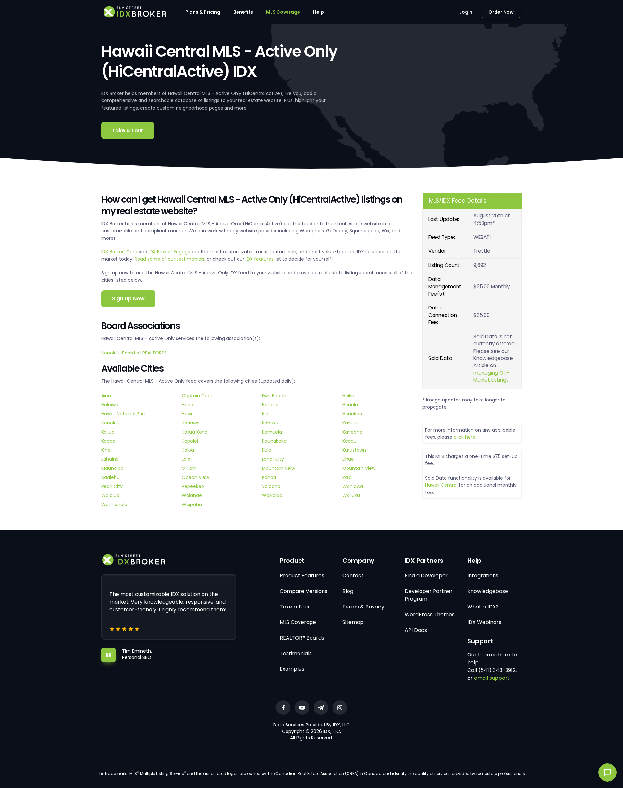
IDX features (260, 259)
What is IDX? (483, 606)
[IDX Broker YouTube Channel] (302, 707)
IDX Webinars (484, 622)
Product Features (302, 575)
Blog (347, 591)
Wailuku (351, 495)
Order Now (501, 12)
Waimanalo (114, 504)
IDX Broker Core (120, 252)
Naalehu (110, 477)
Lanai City (273, 459)
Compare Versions (303, 591)
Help (318, 12)
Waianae (192, 495)
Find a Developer (426, 575)
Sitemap (353, 622)
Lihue (348, 459)
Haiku (348, 395)
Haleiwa (109, 404)
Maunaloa (112, 468)
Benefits (243, 12)
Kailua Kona (195, 432)
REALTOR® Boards (302, 638)
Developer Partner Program (429, 595)
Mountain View (358, 468)
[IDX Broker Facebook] (283, 707)
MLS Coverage (283, 12)
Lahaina (110, 459)
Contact (353, 575)
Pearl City (112, 486)
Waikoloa (272, 495)
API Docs (416, 630)
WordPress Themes (430, 614)
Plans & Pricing (202, 12)
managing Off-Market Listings (491, 376)
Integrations (482, 575)
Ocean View (195, 477)
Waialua (110, 495)
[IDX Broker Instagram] (340, 707)
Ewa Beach (274, 395)
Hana (187, 404)
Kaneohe (352, 432)
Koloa (188, 450)
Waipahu (192, 504)
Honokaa (352, 414)
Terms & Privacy (363, 606)
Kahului (350, 423)
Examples (292, 669)
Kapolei (190, 441)
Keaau (349, 441)
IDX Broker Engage (170, 252)
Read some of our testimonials (169, 259)
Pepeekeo (193, 486)
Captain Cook (197, 395)
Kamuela (272, 432)
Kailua (108, 432)
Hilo (266, 414)
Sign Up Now (128, 298)
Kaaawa (191, 423)
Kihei (106, 450)
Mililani (189, 468)
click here (464, 437)
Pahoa (269, 477)
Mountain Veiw (278, 468)
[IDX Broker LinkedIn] (321, 707)
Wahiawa (352, 486)
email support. (492, 678)
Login (465, 12)
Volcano (271, 486)
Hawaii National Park (123, 414)
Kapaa (108, 441)
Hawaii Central (441, 485)
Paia (347, 477)
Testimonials (296, 653)
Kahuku (270, 423)
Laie (186, 459)
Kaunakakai (274, 441)
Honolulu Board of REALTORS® (134, 353)
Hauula (350, 404)
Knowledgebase (487, 591)
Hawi (187, 414)
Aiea (106, 395)
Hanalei (270, 404)
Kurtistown (354, 450)
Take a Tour (127, 130)
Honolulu (111, 423)
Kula (266, 450)
